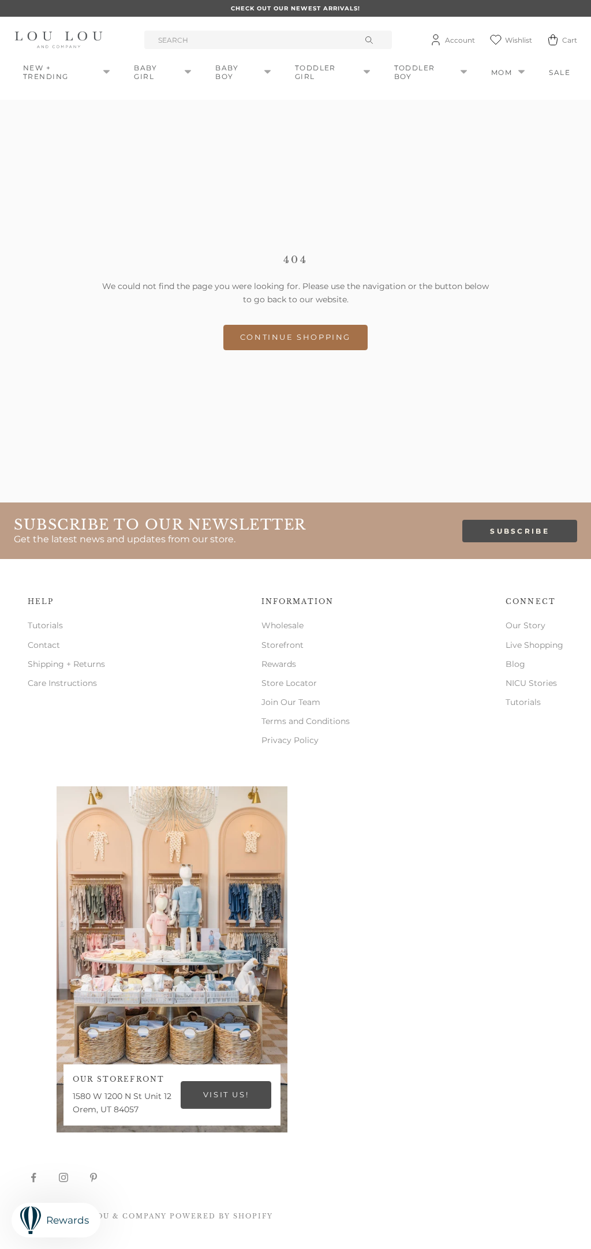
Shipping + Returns (66, 664)
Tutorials (45, 625)
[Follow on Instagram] (63, 1177)
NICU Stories (531, 683)
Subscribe (519, 531)
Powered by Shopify (221, 1216)
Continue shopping (295, 337)
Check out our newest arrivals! (295, 8)
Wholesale (282, 625)
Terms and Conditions (305, 721)
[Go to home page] (60, 40)
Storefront (282, 645)
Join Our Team (290, 702)
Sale (559, 72)
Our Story (525, 625)
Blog (515, 664)
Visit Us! (226, 1094)
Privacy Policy (290, 740)
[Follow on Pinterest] (93, 1177)
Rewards (278, 664)
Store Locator (289, 683)
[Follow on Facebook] (33, 1177)
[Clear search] (370, 40)
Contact (44, 645)
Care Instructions (62, 683)
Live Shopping (534, 645)
